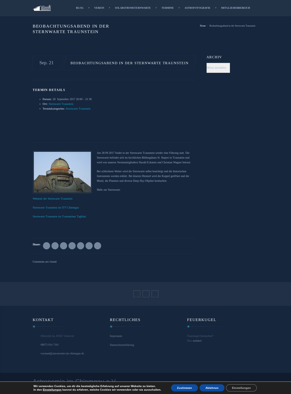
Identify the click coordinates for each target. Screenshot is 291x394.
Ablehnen (212, 387)
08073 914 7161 (50, 344)
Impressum (116, 336)
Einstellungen (52, 389)
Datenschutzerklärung (122, 344)
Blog (80, 7)
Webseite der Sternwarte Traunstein (52, 198)
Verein (99, 7)
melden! (197, 340)
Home (203, 25)
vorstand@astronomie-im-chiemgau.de (62, 353)
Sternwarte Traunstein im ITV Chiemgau (56, 207)
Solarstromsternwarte (133, 7)
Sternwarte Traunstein (61, 103)
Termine (168, 7)
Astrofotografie (197, 7)
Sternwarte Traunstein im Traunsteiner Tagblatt (59, 216)
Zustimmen (184, 387)
